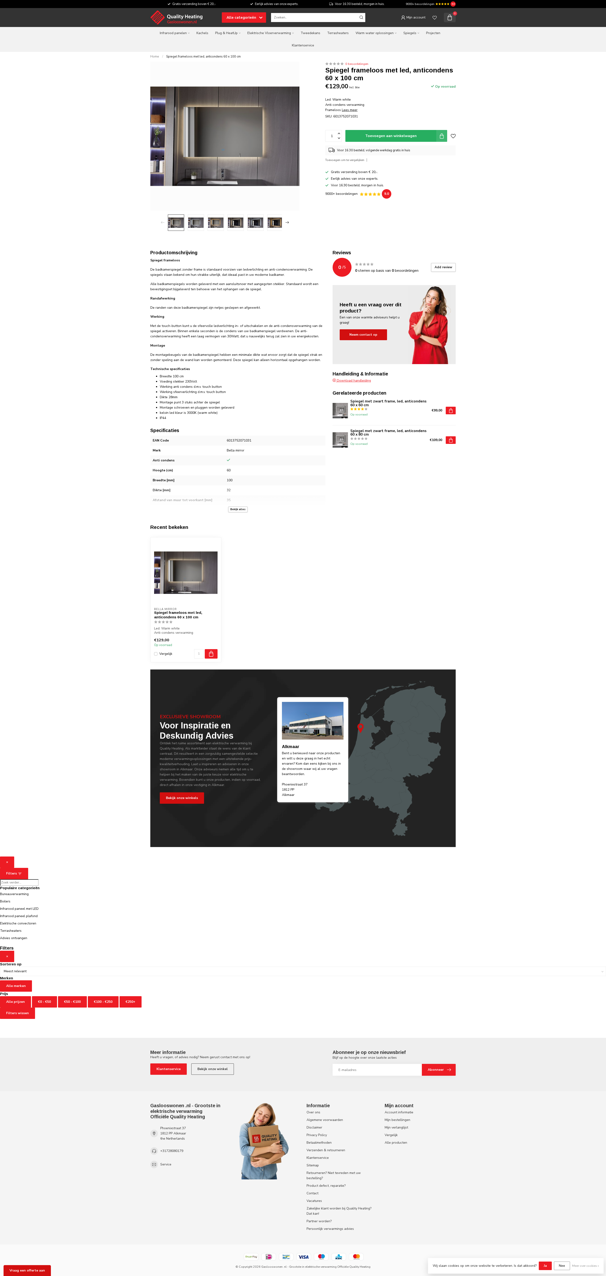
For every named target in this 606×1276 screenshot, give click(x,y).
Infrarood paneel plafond (19, 916)
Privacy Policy (317, 1135)
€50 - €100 (72, 1001)
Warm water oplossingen (375, 33)
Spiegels (409, 33)
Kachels (202, 33)
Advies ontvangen (13, 938)
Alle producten (396, 1142)
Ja (545, 1265)
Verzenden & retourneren (326, 1150)
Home (154, 56)
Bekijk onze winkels (182, 798)
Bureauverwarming (14, 894)
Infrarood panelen (173, 33)
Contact (312, 1193)
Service (165, 1164)
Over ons (313, 1112)
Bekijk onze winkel (212, 1069)
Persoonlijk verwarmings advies (330, 1229)
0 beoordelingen (356, 64)
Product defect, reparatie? (326, 1185)
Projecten (433, 33)
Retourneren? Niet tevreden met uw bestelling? (334, 1175)
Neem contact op (363, 334)
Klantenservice (303, 45)
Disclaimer (314, 1127)
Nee (562, 1265)
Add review (443, 267)
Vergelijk (165, 654)
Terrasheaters (338, 33)
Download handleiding (353, 380)
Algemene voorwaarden (325, 1120)
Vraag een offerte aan (27, 1270)
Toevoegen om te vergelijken (344, 160)
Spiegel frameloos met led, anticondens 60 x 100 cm (203, 56)
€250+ (130, 1001)
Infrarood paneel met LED (19, 908)
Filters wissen (17, 1013)
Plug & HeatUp (226, 33)
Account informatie (399, 1112)
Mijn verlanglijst (396, 1127)
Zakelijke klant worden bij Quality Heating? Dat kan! (339, 1211)
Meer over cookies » (585, 1266)
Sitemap (313, 1165)
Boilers (5, 901)
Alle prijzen (15, 1001)
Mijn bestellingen (397, 1120)
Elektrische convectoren (18, 923)
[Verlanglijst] (434, 17)
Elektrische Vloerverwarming (269, 33)
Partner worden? (319, 1221)
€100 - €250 (103, 1001)
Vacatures (314, 1201)
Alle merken (16, 986)
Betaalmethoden (319, 1142)
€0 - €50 (44, 1001)
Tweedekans (310, 33)
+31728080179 (171, 1151)
